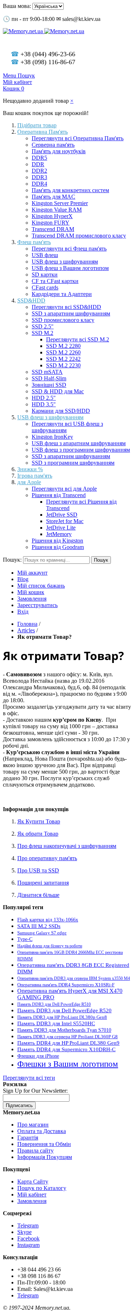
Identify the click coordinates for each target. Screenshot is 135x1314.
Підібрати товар (37, 125)
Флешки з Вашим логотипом (67, 1064)
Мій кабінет (31, 1194)
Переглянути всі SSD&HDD (66, 307)
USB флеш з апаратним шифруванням (79, 443)
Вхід (22, 612)
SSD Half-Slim (49, 378)
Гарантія (27, 1137)
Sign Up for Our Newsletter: (35, 1091)
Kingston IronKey (52, 437)
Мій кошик (30, 592)
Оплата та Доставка (41, 1131)
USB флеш (45, 255)
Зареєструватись (37, 605)
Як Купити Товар (38, 821)
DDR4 (39, 184)
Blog (22, 579)
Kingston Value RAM (57, 210)
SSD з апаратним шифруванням (71, 313)
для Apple (29, 482)
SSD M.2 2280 (63, 346)
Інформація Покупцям (44, 1157)
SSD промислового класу (63, 320)
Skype (24, 1232)
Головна (27, 624)
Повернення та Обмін (44, 1144)
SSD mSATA (47, 372)
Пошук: (12, 560)
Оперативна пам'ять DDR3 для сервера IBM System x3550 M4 (73, 978)
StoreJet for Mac (65, 521)
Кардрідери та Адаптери (62, 294)
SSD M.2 (42, 333)
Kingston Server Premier (60, 203)
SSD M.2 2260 (63, 352)
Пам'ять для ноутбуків (59, 151)
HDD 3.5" (44, 404)
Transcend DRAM (53, 229)
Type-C (24, 939)
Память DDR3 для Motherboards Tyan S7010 (64, 1030)
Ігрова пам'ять (34, 476)
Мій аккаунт (32, 573)
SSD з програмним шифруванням (73, 463)
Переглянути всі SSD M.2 (77, 339)
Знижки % (30, 469)
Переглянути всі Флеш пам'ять (69, 248)
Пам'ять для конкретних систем (70, 190)
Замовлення (31, 599)
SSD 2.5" (43, 326)
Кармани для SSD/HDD (61, 411)
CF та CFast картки (55, 281)
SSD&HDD (31, 300)
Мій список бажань (41, 586)
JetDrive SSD (61, 515)
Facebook (28, 1238)
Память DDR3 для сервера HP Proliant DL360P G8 (67, 1036)
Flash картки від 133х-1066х (47, 920)
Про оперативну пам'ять (47, 858)
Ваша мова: (17, 6)
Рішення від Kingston (57, 540)
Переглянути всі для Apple (64, 489)
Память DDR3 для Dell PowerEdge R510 (54, 1004)
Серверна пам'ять (53, 145)
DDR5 (39, 158)
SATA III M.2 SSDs (38, 926)
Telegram (28, 1225)
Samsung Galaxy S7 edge (42, 932)
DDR (38, 164)
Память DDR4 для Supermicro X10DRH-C (66, 1049)
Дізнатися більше (38, 895)
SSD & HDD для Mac (58, 391)
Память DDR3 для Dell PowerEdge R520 (64, 1010)
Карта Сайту (32, 1181)
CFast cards (45, 287)
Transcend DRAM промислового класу (79, 236)
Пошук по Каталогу (41, 1188)
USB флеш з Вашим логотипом (70, 268)
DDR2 (39, 171)
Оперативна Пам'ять (42, 132)
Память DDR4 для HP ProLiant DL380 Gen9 (68, 1043)
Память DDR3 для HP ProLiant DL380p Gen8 (62, 1017)
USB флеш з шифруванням (65, 261)
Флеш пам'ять (34, 242)
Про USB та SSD (38, 870)
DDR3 (39, 177)
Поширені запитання (43, 883)
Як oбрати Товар (37, 834)
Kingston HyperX (52, 216)
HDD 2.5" (44, 398)
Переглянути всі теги (29, 1078)
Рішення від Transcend (59, 495)
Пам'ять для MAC (53, 197)
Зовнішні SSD (49, 385)
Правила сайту (35, 1150)
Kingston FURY (50, 223)
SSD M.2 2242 (63, 359)
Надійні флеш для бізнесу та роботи (49, 945)
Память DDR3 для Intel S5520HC (56, 1023)
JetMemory (59, 534)
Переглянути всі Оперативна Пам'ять (77, 138)
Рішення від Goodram (58, 547)
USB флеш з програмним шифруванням (81, 450)
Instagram (28, 1245)
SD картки (45, 274)
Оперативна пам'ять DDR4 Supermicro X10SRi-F (65, 984)
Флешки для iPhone (38, 1056)
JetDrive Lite (61, 528)
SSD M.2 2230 (63, 365)
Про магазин (33, 1124)
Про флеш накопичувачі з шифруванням (66, 846)
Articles (26, 630)
